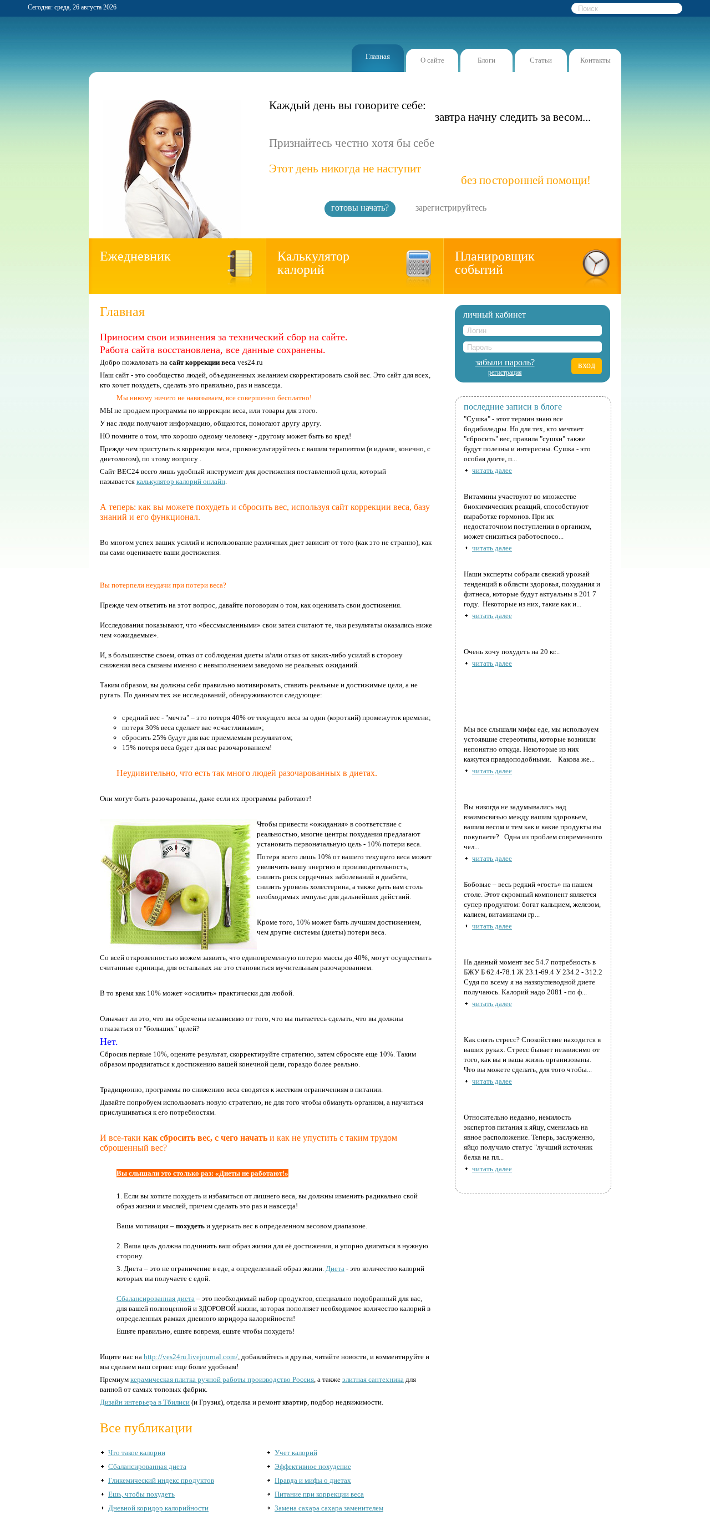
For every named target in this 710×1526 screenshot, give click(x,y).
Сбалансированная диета (155, 1298)
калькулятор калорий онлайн (180, 481)
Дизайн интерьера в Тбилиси (145, 1402)
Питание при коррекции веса (319, 1494)
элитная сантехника (373, 1379)
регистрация (505, 372)
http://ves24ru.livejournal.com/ (191, 1357)
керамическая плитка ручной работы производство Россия (222, 1379)
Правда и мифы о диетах (313, 1480)
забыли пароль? (505, 362)
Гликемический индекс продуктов (161, 1480)
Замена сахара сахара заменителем (329, 1508)
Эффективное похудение (313, 1466)
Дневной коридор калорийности (158, 1508)
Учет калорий (296, 1452)
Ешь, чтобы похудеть (141, 1494)
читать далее (492, 470)
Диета (335, 1268)
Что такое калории (136, 1452)
